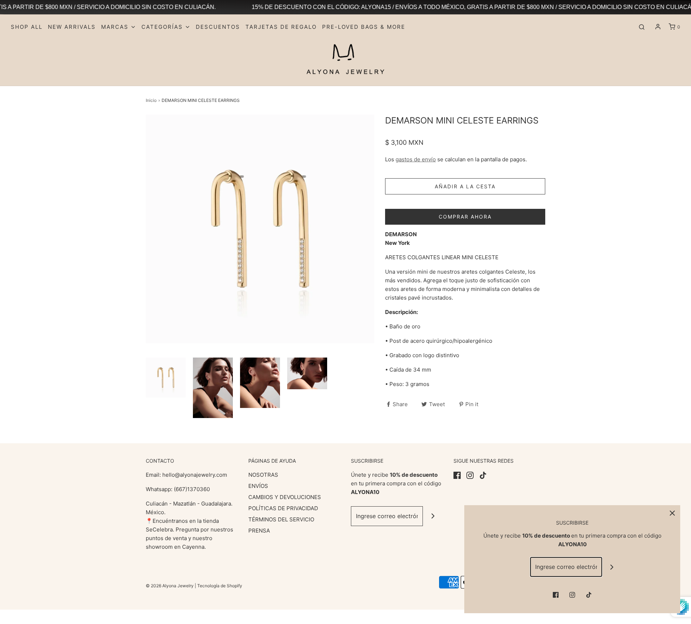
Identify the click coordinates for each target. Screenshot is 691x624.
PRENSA (259, 530)
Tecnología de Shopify (219, 585)
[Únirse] (433, 516)
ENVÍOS (258, 485)
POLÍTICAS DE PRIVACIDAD (283, 508)
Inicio (151, 100)
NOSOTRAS (263, 474)
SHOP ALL (26, 26)
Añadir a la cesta (465, 186)
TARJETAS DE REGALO (281, 26)
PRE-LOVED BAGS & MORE (363, 26)
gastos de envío (416, 159)
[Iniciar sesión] (658, 26)
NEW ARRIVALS (72, 26)
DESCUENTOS (218, 26)
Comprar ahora (465, 217)
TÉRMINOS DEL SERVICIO (281, 519)
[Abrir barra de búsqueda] (641, 27)
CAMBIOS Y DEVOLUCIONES (284, 497)
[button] (166, 378)
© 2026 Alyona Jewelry (170, 585)
